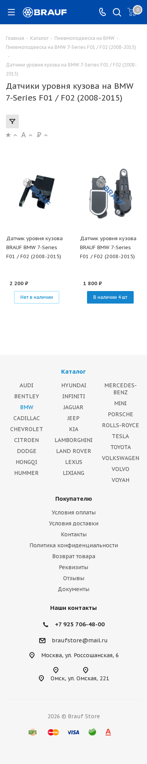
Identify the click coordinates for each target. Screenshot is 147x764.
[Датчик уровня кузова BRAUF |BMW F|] (110, 193)
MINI (120, 403)
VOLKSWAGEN (120, 458)
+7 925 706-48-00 (80, 624)
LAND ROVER (73, 451)
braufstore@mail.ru (80, 640)
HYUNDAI (73, 385)
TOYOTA (120, 447)
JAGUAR (73, 407)
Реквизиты (73, 567)
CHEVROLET (26, 429)
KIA (73, 429)
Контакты (74, 534)
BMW (26, 407)
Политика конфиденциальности (73, 545)
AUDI (26, 385)
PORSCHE (120, 414)
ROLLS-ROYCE (120, 425)
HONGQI (26, 462)
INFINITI (73, 396)
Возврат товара (73, 556)
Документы (73, 589)
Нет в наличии (36, 297)
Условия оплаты (74, 512)
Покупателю (73, 498)
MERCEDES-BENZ (120, 389)
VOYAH (120, 480)
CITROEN (26, 440)
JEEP (73, 418)
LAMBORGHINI (73, 440)
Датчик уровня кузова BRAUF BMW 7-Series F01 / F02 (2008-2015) (34, 247)
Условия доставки (73, 523)
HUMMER (26, 472)
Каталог (73, 371)
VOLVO (120, 469)
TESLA (120, 436)
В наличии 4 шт (110, 297)
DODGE (26, 451)
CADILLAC (26, 418)
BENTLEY (26, 396)
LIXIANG (73, 472)
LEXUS (73, 462)
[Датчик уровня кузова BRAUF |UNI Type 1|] (36, 193)
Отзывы (73, 578)
